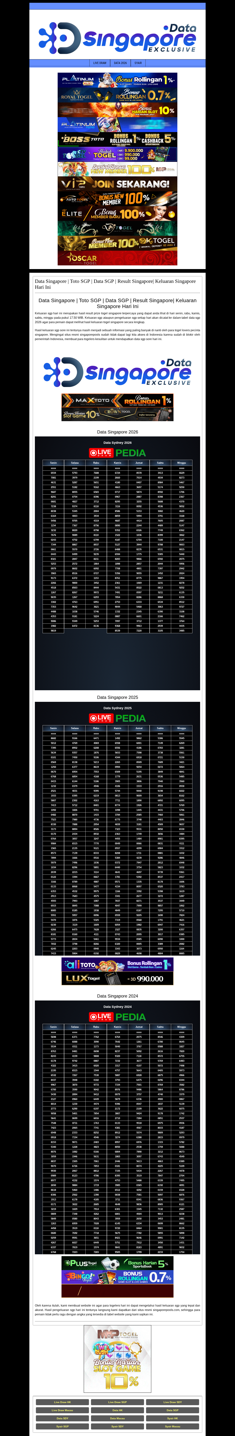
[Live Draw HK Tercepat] (117, 1359)
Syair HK (172, 1418)
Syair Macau (172, 1426)
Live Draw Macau (62, 1410)
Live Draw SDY (173, 1402)
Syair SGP (62, 1426)
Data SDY (62, 1418)
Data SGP (172, 1410)
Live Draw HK (62, 1402)
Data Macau (117, 1418)
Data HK (118, 1410)
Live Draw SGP (117, 1402)
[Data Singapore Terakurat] (117, 80)
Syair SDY (117, 1426)
